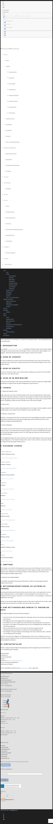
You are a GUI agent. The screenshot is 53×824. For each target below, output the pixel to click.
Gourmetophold (13, 72)
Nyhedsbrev (5, 12)
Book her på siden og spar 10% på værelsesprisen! (14, 761)
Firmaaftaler (9, 130)
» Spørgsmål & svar (5, 758)
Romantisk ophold (13, 101)
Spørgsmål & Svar (10, 235)
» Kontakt (3, 745)
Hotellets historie (10, 212)
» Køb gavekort (4, 751)
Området (6, 247)
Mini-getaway (12, 84)
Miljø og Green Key (10, 218)
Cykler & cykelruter (10, 253)
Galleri (6, 194)
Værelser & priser (10, 119)
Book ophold (8, 264)
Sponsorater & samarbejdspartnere (14, 229)
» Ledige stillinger (4, 747)
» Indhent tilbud (4, 754)
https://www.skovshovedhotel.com (15, 349)
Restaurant (7, 183)
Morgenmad (9, 124)
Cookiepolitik (12, 810)
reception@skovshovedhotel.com (8, 681)
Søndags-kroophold (13, 95)
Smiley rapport (4, 734)
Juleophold (11, 78)
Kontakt (6, 258)
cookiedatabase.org (24, 668)
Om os (5, 200)
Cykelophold (12, 113)
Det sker (6, 177)
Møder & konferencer (10, 148)
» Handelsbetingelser (5, 749)
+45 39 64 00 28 (8, 685)
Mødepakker (9, 159)
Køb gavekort (6, 10)
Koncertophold (12, 107)
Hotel (5, 54)
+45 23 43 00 (7, 696)
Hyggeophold (12, 89)
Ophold (8, 66)
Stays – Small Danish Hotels (12, 142)
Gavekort (8, 136)
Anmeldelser (9, 241)
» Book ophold (4, 756)
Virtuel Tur (8, 223)
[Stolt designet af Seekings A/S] (17, 810)
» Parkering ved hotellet (6, 752)
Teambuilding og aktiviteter (12, 165)
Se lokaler (8, 171)
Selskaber (8, 188)
